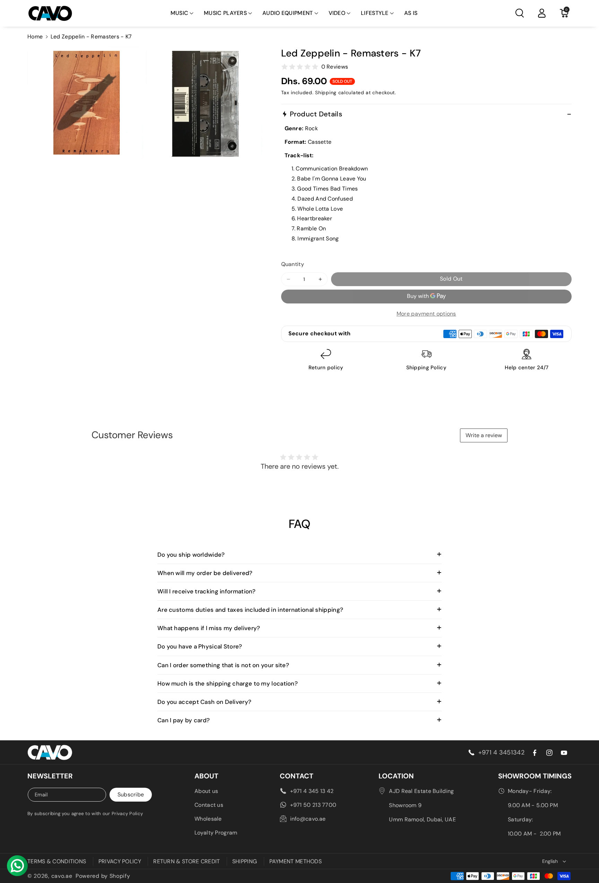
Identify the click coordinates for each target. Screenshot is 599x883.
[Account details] (541, 13)
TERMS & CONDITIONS (56, 861)
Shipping (326, 92)
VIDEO (337, 13)
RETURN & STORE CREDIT (186, 861)
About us (206, 791)
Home (35, 36)
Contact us (208, 805)
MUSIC (180, 13)
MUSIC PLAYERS (225, 13)
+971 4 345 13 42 (312, 791)
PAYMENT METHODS (295, 861)
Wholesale (208, 818)
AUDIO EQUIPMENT (287, 13)
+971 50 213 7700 (313, 805)
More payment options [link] (426, 313)
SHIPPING (244, 861)
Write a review (484, 435)
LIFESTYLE (375, 13)
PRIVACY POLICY (119, 861)
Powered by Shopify (103, 876)
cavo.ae (61, 876)
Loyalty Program (215, 832)
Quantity (292, 264)
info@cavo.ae (308, 818)
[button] (182, 13)
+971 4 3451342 (501, 752)
